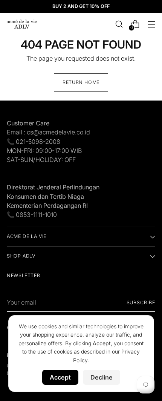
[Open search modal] (119, 24)
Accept (60, 377)
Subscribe (141, 302)
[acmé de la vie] (22, 24)
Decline (101, 377)
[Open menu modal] (151, 24)
